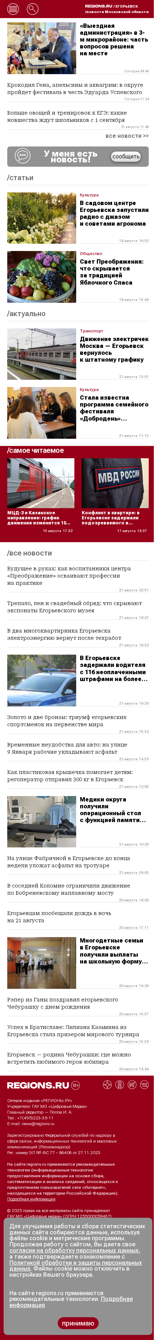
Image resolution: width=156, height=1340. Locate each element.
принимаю (78, 1323)
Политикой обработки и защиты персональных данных (75, 1265)
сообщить (126, 156)
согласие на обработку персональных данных (74, 1250)
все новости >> (127, 136)
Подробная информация (31, 1198)
